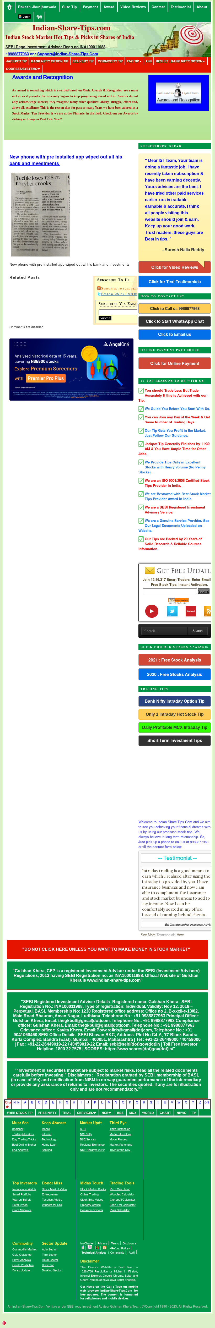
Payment (90, 6)
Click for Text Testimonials (175, 281)
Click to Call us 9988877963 (175, 308)
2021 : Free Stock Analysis (174, 660)
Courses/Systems (21, 68)
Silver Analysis (21, 1260)
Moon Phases (118, 1139)
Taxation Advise (52, 1199)
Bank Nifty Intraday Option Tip (175, 701)
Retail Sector (50, 1260)
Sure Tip (69, 6)
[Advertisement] (174, 781)
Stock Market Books (93, 1189)
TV (194, 1112)
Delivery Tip (83, 61)
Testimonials (166, 934)
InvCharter (87, 1243)
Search (197, 631)
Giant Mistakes (21, 1210)
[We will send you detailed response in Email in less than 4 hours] (89, 1248)
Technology (49, 1139)
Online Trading (89, 1194)
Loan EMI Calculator (123, 1205)
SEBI (83, 1129)
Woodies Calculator (122, 1194)
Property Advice (90, 1205)
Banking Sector (51, 1270)
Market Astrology (120, 1134)
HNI (149, 61)
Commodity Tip (110, 61)
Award (109, 6)
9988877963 (18, 54)
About (202, 6)
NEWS (181, 1112)
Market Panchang (121, 1144)
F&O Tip (133, 61)
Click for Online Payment (174, 363)
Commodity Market (24, 1249)
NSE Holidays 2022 (92, 1149)
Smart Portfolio (21, 1194)
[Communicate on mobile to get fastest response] (82, 1248)
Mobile (46, 1129)
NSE (105, 1112)
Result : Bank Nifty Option (179, 61)
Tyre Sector (49, 1254)
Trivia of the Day (120, 1149)
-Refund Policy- (120, 1248)
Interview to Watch (24, 1189)
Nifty (16, 1102)
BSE (120, 1112)
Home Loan (49, 1144)
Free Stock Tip (20, 1112)
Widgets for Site (52, 1205)
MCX (132, 1112)
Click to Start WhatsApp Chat (175, 321)
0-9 (207, 1102)
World (148, 1112)
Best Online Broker (24, 1144)
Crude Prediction (23, 1265)
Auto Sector (49, 1249)
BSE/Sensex (88, 1139)
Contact (158, 6)
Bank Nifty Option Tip (49, 61)
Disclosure (129, 1243)
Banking (47, 1149)
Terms (115, 1243)
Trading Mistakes (23, 1134)
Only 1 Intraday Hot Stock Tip (175, 714)
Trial (66, 1112)
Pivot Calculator (120, 1189)
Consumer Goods (91, 1210)
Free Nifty (47, 1112)
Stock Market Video (54, 1189)
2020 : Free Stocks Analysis (174, 674)
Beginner (17, 1129)
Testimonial (181, 6)
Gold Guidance (21, 1254)
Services (85, 1112)
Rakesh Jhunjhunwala (37, 6)
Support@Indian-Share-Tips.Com (67, 54)
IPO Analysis (20, 1149)
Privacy (102, 1243)
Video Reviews (133, 6)
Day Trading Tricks (24, 1139)
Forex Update (21, 1270)
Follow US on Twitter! (121, 294)
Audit (132, 1252)
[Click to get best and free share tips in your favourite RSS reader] (104, 1248)
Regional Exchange (92, 1144)
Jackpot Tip (16, 61)
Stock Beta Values (91, 1199)
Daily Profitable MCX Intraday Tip (174, 727)
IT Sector (48, 1265)
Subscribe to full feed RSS (124, 288)
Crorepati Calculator (122, 1199)
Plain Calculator (120, 1210)
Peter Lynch (20, 1205)
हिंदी (39, 16)
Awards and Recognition (42, 77)
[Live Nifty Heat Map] (97, 1248)
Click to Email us (174, 334)
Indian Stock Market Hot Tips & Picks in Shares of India (70, 37)
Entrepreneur (50, 1194)
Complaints (117, 1252)
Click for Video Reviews (174, 267)
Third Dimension (120, 1129)
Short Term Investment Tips (174, 740)
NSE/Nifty (86, 1134)
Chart (165, 1112)
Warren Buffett (21, 1199)
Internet (46, 1134)
